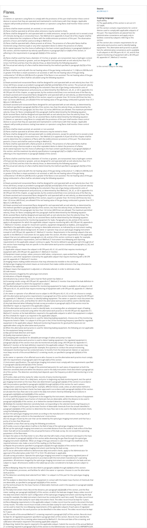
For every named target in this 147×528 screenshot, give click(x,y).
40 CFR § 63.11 (102, 11)
